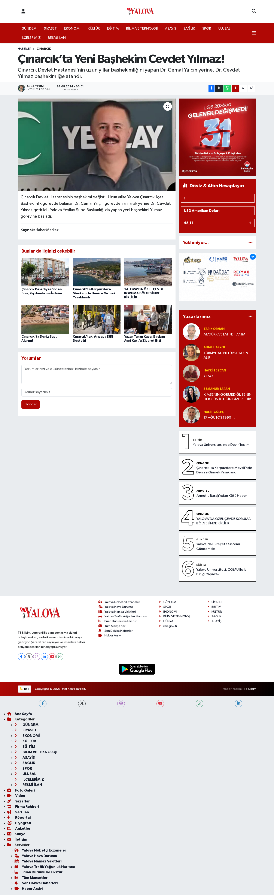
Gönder (30, 404)
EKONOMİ (72, 28)
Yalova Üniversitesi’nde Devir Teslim (221, 445)
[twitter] (82, 703)
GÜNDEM (29, 28)
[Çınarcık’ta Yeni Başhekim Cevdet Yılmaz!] (97, 145)
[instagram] (121, 703)
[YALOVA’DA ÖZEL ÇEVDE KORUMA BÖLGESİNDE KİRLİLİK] (148, 272)
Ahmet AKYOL (215, 347)
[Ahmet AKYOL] (191, 352)
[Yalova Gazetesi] (140, 11)
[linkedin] (238, 703)
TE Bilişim (250, 688)
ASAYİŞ (170, 28)
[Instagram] (36, 656)
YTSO (208, 376)
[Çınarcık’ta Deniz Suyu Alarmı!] (45, 319)
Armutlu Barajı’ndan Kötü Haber (222, 496)
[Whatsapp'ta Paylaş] (227, 88)
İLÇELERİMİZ (31, 38)
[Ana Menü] (254, 33)
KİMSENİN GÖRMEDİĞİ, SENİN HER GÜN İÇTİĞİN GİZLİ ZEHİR (228, 397)
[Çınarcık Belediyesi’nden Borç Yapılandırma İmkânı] (45, 272)
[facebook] (42, 703)
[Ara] (254, 11)
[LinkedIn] (44, 656)
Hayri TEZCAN (215, 370)
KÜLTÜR (94, 28)
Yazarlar (22, 801)
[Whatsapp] (59, 656)
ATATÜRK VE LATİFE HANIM (224, 334)
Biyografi (23, 823)
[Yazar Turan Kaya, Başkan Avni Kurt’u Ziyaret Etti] (148, 319)
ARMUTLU (203, 490)
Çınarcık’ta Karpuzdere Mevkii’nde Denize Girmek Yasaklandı (94, 293)
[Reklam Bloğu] (217, 137)
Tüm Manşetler (114, 626)
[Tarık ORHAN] (191, 332)
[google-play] (137, 669)
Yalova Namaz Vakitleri (120, 611)
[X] (29, 656)
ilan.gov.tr (170, 626)
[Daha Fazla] (235, 88)
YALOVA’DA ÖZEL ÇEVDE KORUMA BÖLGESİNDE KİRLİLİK (144, 293)
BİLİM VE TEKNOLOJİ (142, 28)
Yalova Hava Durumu (118, 606)
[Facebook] (21, 656)
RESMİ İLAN (57, 38)
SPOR (206, 28)
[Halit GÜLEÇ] (191, 415)
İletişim (21, 839)
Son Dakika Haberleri (118, 630)
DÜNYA (168, 621)
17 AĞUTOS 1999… (219, 417)
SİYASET (50, 28)
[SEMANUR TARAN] (191, 394)
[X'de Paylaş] (219, 88)
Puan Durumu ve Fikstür (120, 621)
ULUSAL (224, 28)
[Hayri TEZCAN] (191, 373)
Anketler (22, 828)
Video (20, 796)
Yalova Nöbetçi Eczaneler (122, 602)
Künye (20, 834)
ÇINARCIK (44, 48)
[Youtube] (52, 656)
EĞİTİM (113, 28)
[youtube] (160, 703)
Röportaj (23, 817)
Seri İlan (22, 812)
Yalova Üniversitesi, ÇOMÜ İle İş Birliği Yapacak (221, 572)
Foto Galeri (25, 790)
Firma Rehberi (27, 806)
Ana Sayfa (23, 714)
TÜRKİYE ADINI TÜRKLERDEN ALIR (226, 355)
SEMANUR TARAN (217, 389)
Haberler (24, 48)
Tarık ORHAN (214, 329)
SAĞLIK (189, 28)
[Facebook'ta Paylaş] (211, 88)
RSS (26, 688)
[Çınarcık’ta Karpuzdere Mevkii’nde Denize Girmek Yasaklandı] (97, 272)
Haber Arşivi (112, 635)
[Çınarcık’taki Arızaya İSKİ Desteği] (97, 319)
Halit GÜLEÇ (214, 412)
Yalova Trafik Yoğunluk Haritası (125, 616)
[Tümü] (251, 242)
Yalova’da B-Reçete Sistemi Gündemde (218, 546)
